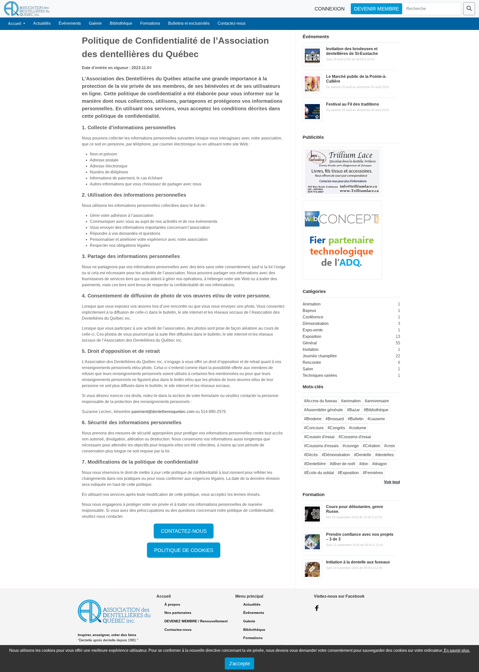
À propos (172, 604)
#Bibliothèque (376, 410)
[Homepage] (26, 8)
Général (310, 343)
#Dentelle (362, 455)
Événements (70, 23)
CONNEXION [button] (330, 8)
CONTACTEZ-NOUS (184, 531)
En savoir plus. (456, 650)
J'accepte (239, 663)
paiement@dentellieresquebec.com (162, 411)
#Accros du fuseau (320, 401)
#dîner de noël (342, 464)
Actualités (42, 23)
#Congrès (336, 428)
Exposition (312, 336)
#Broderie (313, 419)
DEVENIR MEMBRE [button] (376, 8)
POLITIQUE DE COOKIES (183, 550)
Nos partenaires (177, 613)
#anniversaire (377, 401)
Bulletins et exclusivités (189, 23)
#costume (357, 428)
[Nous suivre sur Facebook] (317, 608)
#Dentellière (315, 464)
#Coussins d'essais (321, 446)
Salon (308, 369)
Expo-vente (313, 330)
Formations (150, 23)
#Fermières (373, 473)
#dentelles (384, 455)
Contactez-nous (231, 23)
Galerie (95, 23)
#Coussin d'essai (319, 437)
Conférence (313, 317)
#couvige (351, 446)
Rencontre (312, 362)
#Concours (314, 428)
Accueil (15, 23)
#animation (351, 401)
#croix (389, 446)
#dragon (379, 464)
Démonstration (316, 323)
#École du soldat (319, 473)
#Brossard (335, 419)
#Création (371, 446)
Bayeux (309, 310)
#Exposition (348, 473)
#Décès (311, 455)
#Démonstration (336, 455)
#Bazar (353, 410)
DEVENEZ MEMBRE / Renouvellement (196, 621)
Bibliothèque (121, 23)
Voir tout (392, 482)
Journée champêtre (320, 356)
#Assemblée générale (323, 410)
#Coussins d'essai (355, 437)
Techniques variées (320, 375)
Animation (312, 304)
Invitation (311, 349)
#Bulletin (355, 419)
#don (363, 464)
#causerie (376, 419)
